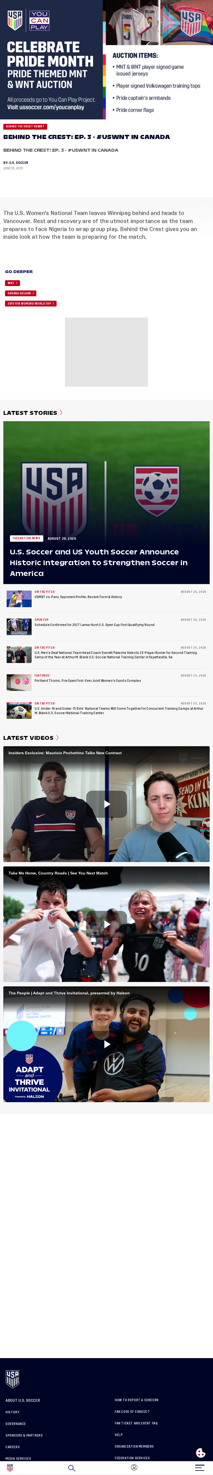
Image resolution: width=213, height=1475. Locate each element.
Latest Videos (28, 738)
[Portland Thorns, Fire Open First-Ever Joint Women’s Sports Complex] (19, 682)
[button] (212, 1468)
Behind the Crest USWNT (25, 126)
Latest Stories (30, 413)
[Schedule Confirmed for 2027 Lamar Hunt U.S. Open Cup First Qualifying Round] (19, 627)
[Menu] (200, 1466)
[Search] (71, 1468)
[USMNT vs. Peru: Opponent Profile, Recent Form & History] (19, 599)
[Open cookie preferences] (200, 1452)
